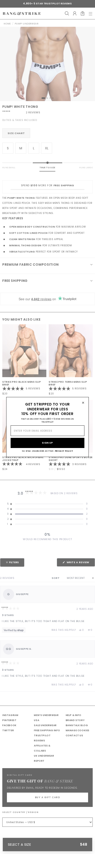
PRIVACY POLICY (64, 451)
